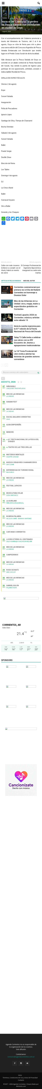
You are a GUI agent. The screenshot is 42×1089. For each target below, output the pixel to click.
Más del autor (29, 281)
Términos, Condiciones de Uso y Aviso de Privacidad (20, 1078)
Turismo (4, 18)
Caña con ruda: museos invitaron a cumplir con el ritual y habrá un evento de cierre (10, 269)
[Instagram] (21, 1063)
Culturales (5, 320)
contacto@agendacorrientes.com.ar (21, 1057)
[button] (38, 3)
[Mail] (27, 1063)
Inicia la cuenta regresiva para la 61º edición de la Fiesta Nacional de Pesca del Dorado (27, 329)
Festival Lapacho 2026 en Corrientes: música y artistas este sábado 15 (26, 317)
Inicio (20, 1075)
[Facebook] (14, 1063)
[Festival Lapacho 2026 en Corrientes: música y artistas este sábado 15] (7, 318)
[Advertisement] (21, 242)
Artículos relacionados (11, 281)
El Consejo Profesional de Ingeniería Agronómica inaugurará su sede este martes (31, 269)
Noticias (4, 293)
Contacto (21, 1080)
